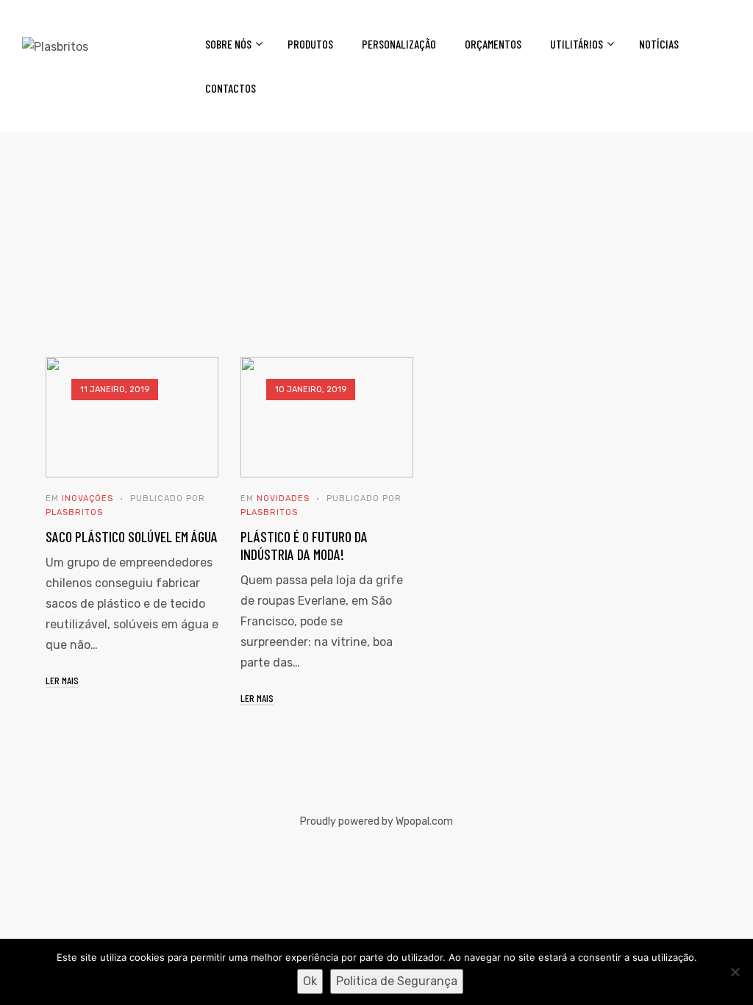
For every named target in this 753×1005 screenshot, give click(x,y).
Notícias (659, 44)
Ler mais (62, 680)
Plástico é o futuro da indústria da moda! (304, 545)
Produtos (310, 44)
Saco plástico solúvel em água (132, 536)
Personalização (399, 44)
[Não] (734, 972)
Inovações (87, 498)
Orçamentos (493, 44)
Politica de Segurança (396, 981)
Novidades (283, 498)
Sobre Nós (228, 44)
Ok (310, 981)
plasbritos (74, 512)
